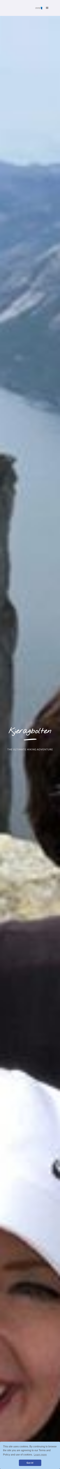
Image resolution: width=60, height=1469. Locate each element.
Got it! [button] (30, 1463)
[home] (38, 8)
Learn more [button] (40, 1454)
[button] (47, 8)
